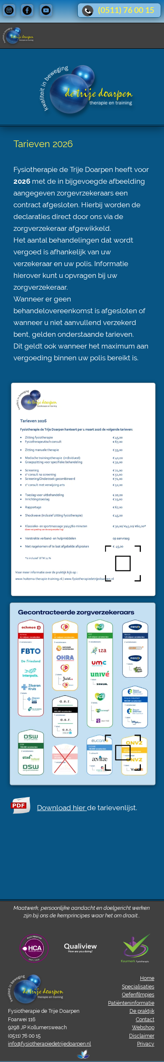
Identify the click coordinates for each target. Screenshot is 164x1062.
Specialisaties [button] (138, 987)
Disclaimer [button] (141, 1036)
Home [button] (147, 978)
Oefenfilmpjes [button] (138, 995)
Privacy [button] (145, 1044)
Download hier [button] (62, 807)
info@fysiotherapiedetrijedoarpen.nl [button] (49, 1044)
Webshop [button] (143, 1027)
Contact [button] (145, 1019)
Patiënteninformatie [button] (131, 1003)
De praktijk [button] (142, 1011)
